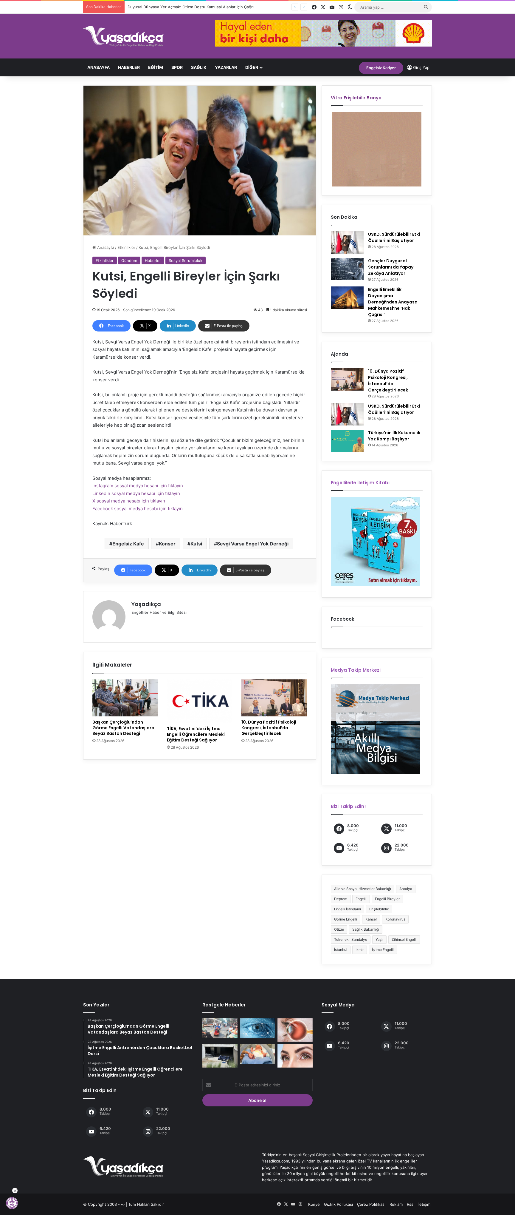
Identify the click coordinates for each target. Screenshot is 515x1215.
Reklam (396, 1204)
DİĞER (251, 67)
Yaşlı (379, 939)
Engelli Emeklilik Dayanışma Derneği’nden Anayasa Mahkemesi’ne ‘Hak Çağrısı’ (393, 301)
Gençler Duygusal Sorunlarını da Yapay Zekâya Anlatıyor (390, 267)
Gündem (129, 260)
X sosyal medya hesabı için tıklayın (128, 501)
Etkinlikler (126, 247)
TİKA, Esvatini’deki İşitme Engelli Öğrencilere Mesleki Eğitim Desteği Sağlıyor (196, 734)
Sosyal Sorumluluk (185, 260)
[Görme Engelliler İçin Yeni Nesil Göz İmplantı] (257, 1028)
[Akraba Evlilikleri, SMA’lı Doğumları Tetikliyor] (257, 1054)
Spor (177, 67)
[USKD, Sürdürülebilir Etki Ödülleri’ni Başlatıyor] (347, 242)
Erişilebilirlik (379, 909)
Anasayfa (98, 67)
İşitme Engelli (383, 949)
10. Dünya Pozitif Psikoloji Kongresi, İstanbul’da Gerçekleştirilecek (268, 727)
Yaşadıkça (146, 604)
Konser (167, 544)
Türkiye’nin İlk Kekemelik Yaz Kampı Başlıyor (394, 436)
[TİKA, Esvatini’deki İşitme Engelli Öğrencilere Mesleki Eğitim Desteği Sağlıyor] (199, 701)
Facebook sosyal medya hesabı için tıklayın (137, 508)
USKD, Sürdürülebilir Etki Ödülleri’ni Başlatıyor (394, 237)
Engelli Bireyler (387, 899)
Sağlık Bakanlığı (365, 929)
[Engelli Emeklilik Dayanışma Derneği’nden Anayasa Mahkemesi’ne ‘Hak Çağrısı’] (347, 297)
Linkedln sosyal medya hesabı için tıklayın (136, 493)
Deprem (340, 899)
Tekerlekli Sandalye (350, 939)
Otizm (339, 929)
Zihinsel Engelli (404, 939)
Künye (314, 1204)
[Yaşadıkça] (123, 36)
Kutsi (196, 544)
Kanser (371, 919)
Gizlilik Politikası (338, 1204)
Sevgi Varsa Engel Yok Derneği (252, 544)
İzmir (360, 949)
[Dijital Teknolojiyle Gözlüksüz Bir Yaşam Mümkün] (295, 1055)
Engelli (361, 899)
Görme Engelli (345, 919)
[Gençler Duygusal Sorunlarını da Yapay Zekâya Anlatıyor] (347, 269)
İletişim (424, 1204)
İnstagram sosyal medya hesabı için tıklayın (137, 485)
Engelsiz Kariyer (381, 67)
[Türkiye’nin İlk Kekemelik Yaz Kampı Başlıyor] (347, 441)
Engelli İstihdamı (347, 909)
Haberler (129, 67)
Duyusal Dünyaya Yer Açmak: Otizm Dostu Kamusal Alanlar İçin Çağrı (191, 6)
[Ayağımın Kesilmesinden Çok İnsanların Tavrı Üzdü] (220, 1028)
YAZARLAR (226, 67)
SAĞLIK (199, 67)
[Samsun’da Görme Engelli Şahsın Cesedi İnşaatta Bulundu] (220, 1055)
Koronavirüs (395, 919)
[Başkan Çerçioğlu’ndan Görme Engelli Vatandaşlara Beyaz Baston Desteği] (125, 697)
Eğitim (155, 67)
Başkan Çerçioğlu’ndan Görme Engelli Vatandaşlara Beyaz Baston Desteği (123, 727)
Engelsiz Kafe (128, 544)
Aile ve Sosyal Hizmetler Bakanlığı (362, 888)
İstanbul (340, 949)
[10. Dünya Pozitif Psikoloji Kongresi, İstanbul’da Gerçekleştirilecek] (274, 697)
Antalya (405, 888)
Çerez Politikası (371, 1204)
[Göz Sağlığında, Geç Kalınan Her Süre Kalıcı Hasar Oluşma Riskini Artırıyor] (295, 1030)
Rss (410, 1204)
